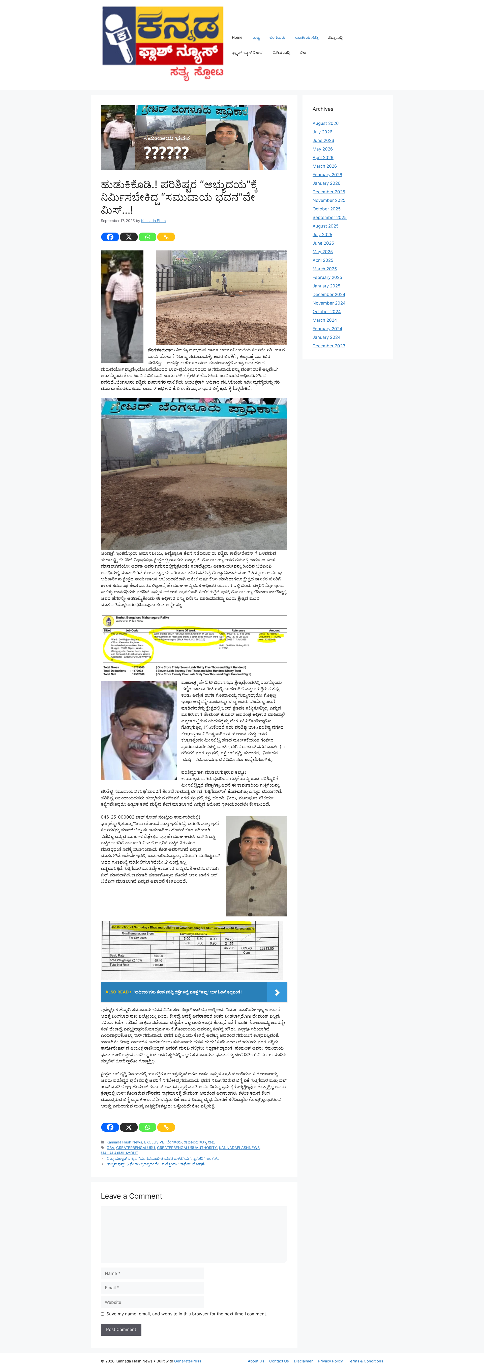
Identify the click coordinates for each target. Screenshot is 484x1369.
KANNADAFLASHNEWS (239, 1147)
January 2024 (327, 337)
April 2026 (323, 157)
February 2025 (327, 277)
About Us (256, 1361)
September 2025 (330, 217)
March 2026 (325, 166)
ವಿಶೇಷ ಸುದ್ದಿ (281, 52)
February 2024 (327, 328)
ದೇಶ (303, 52)
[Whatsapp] (147, 237)
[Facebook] (110, 237)
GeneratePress (187, 1361)
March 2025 (325, 268)
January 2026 (327, 183)
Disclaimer (303, 1361)
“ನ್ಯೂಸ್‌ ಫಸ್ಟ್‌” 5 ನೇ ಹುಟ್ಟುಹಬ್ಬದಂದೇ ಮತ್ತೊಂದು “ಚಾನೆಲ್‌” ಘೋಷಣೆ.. (157, 1164)
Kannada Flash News (124, 1142)
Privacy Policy (330, 1361)
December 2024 (329, 294)
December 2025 (329, 191)
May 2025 (323, 251)
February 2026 (327, 174)
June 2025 (323, 243)
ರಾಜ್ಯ (256, 37)
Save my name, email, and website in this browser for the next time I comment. (186, 1313)
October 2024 (327, 311)
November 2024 (329, 303)
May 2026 (323, 149)
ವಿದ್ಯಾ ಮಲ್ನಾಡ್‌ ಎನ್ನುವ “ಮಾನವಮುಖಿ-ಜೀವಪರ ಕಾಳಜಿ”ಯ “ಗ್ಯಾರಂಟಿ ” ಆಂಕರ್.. (164, 1158)
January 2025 (326, 285)
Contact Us (279, 1361)
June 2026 (323, 140)
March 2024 (325, 320)
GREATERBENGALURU (135, 1147)
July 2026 (322, 131)
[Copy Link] (166, 237)
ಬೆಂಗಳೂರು (277, 37)
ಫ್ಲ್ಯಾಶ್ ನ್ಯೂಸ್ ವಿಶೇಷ (247, 52)
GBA (110, 1147)
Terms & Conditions (365, 1361)
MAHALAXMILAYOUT (119, 1153)
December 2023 (329, 345)
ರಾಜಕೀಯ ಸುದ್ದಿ (306, 37)
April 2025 (323, 260)
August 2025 (326, 226)
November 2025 (329, 200)
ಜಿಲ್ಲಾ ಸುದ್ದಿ (335, 37)
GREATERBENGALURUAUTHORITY (187, 1147)
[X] (129, 237)
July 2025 (322, 234)
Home (237, 37)
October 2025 (327, 208)
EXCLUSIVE (154, 1142)
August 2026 (326, 123)
